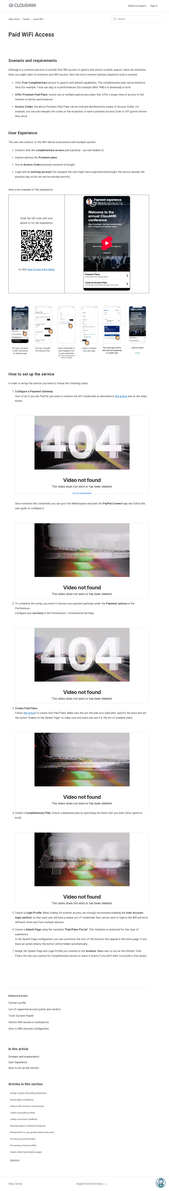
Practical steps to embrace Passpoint (28, 1126)
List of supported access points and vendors (34, 1009)
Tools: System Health (21, 1015)
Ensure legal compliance (21, 1099)
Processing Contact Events (22, 1139)
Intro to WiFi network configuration (28, 1028)
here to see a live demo (41, 269)
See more (14, 1160)
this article (121, 396)
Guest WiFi (38, 19)
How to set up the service (23, 1067)
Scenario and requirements (23, 1056)
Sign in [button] (153, 5)
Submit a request (137, 5)
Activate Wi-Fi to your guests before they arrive (32, 1132)
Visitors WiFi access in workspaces (28, 1022)
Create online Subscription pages (26, 1152)
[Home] (22, 6)
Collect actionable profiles (22, 1113)
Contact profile (17, 1002)
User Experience (17, 1062)
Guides (26, 19)
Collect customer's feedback (23, 1119)
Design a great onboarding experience (28, 1093)
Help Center (13, 19)
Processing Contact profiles (23, 1145)
